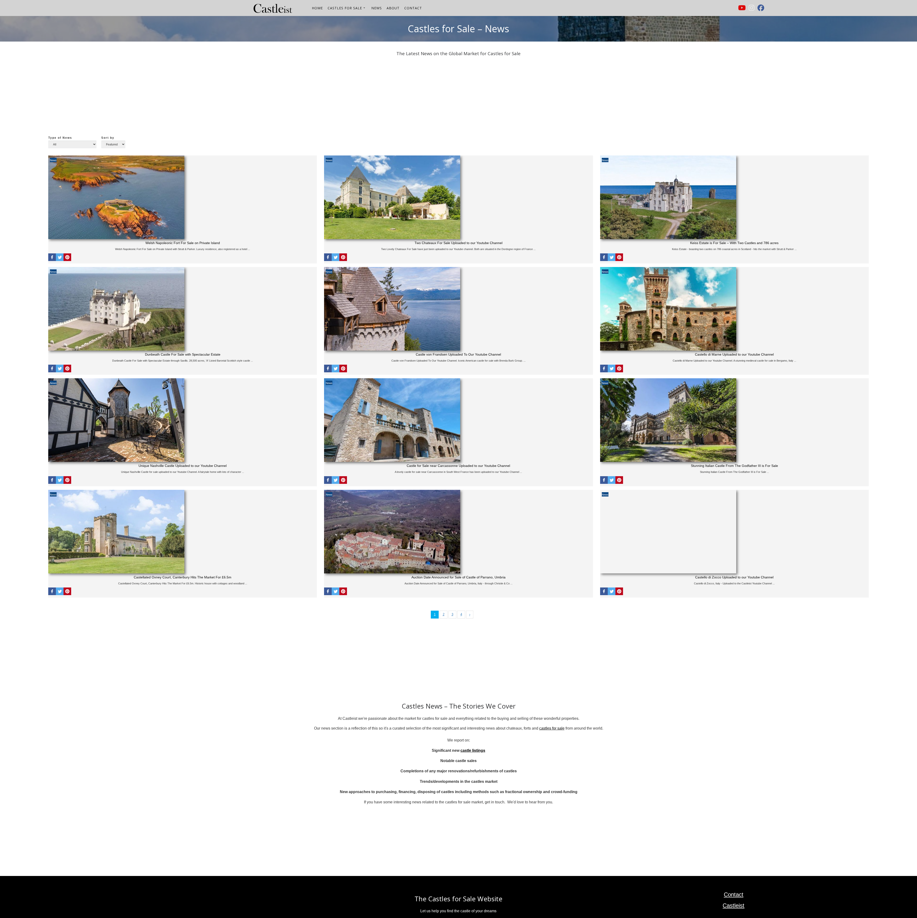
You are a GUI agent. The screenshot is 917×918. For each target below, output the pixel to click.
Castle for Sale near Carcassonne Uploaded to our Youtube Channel (458, 466)
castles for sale (552, 728)
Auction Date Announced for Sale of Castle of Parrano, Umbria (458, 577)
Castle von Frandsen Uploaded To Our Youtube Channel (458, 354)
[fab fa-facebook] (760, 9)
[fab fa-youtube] (742, 9)
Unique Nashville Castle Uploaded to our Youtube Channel (183, 466)
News (53, 160)
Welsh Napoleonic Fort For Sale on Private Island (182, 243)
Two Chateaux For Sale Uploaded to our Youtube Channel (458, 243)
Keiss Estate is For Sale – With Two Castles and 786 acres (734, 243)
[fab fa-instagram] (752, 9)
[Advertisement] (191, 97)
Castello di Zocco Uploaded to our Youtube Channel (734, 577)
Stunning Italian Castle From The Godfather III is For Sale (734, 466)
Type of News (60, 137)
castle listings (472, 750)
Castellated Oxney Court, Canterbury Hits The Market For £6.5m (182, 577)
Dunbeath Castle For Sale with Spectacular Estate (182, 354)
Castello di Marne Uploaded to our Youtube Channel (734, 354)
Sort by (107, 137)
